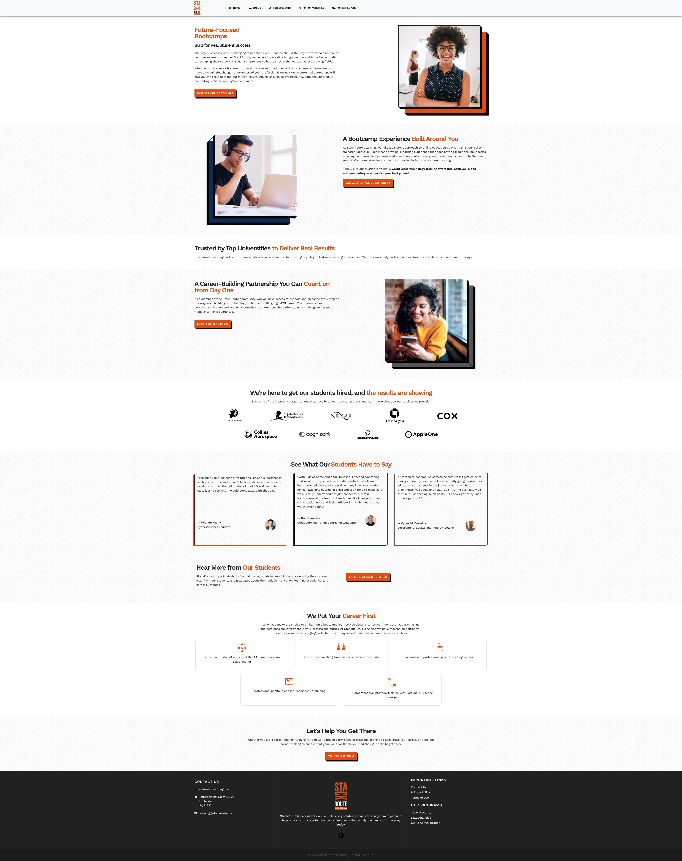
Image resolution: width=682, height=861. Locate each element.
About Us (237, 27)
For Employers (346, 8)
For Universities (313, 8)
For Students (282, 8)
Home (235, 20)
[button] (272, 19)
